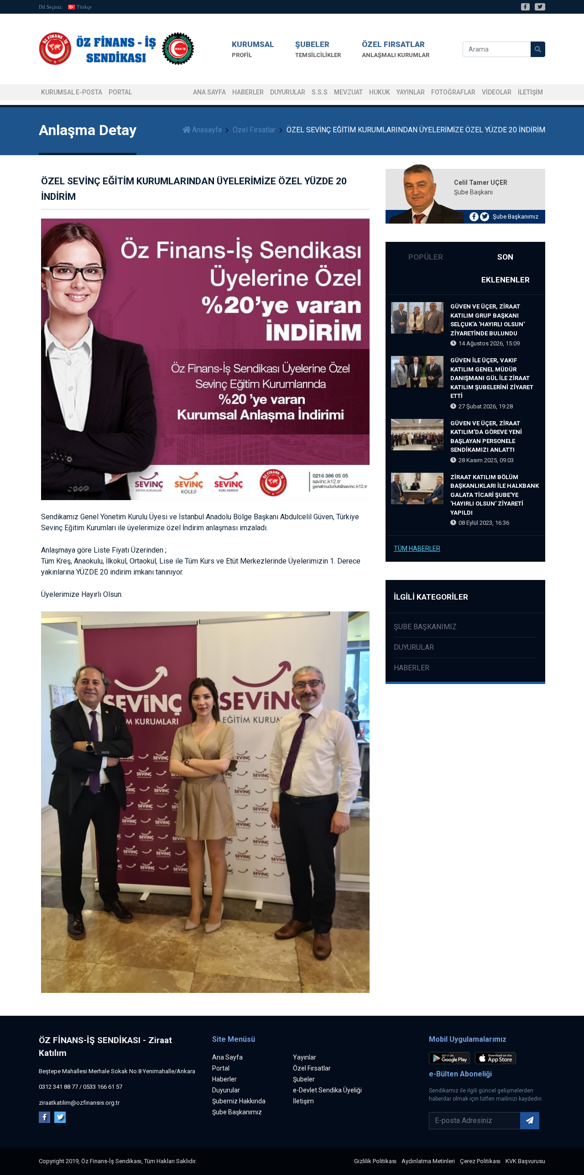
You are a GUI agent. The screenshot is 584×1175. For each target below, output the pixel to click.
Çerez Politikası (480, 1161)
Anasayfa (207, 129)
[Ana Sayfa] (116, 49)
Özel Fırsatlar (254, 129)
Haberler (248, 92)
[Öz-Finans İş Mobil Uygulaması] (451, 1059)
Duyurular (287, 92)
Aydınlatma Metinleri (428, 1161)
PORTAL (120, 92)
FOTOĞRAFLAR (453, 92)
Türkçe (84, 7)
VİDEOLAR (496, 92)
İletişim (303, 1101)
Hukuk (379, 92)
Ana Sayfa (209, 92)
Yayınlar (410, 92)
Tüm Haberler (417, 548)
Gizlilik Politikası (375, 1161)
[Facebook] (525, 6)
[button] (253, 49)
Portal (220, 1068)
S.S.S (320, 92)
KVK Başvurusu (525, 1161)
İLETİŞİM (530, 92)
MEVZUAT (348, 92)
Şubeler (304, 1079)
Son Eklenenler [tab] (505, 268)
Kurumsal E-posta (71, 92)
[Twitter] (540, 6)
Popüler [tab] (425, 256)
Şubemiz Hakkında (239, 1101)
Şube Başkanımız (515, 216)
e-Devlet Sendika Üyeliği (327, 1090)
